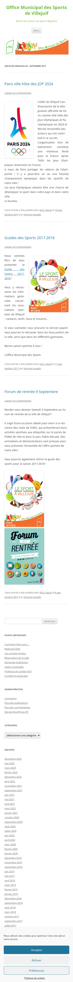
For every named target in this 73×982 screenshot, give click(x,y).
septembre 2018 (13, 903)
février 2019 (10, 889)
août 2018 (10, 907)
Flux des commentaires (17, 707)
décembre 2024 (13, 777)
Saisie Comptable (14, 667)
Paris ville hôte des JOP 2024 (28, 83)
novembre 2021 (13, 786)
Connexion (10, 698)
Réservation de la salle (16, 658)
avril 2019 (9, 880)
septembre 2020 (13, 822)
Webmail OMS (12, 649)
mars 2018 (10, 912)
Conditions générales (16, 676)
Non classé (46, 210)
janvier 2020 (11, 853)
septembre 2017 (13, 921)
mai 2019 (9, 876)
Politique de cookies (34, 978)
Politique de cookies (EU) (18, 671)
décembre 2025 (13, 759)
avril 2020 (9, 840)
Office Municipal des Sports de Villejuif (36, 10)
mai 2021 (9, 799)
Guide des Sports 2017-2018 (14, 273)
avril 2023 (9, 781)
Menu (36, 30)
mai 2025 (9, 763)
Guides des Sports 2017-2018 (29, 237)
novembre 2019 (13, 862)
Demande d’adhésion (16, 662)
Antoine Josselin (32, 214)
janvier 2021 (11, 813)
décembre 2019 (13, 858)
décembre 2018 (13, 898)
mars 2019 (10, 885)
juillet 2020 (10, 831)
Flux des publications (16, 703)
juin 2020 (9, 835)
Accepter (36, 950)
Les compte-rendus (15, 653)
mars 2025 (10, 768)
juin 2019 (9, 871)
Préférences (36, 970)
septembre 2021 (13, 790)
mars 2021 (10, 808)
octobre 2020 (11, 817)
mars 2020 (10, 844)
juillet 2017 (10, 925)
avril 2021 (9, 804)
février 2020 (10, 849)
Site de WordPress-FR (16, 712)
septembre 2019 (13, 867)
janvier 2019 (11, 894)
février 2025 (10, 772)
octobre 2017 (11, 916)
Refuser (36, 960)
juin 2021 (9, 795)
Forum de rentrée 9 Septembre (31, 391)
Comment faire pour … (17, 644)
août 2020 (10, 826)
